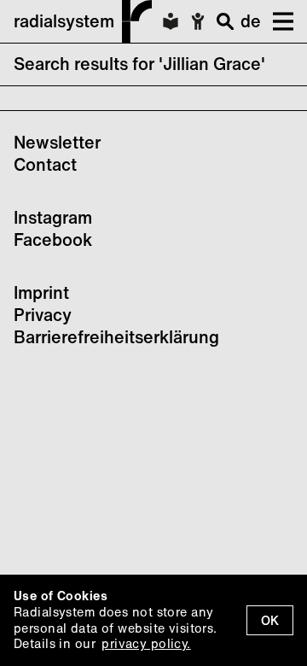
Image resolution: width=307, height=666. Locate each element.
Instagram (53, 217)
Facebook (53, 239)
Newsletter (57, 142)
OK (270, 620)
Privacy (43, 314)
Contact (45, 164)
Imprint (41, 292)
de (250, 21)
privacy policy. (145, 643)
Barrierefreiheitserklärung (116, 336)
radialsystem (64, 21)
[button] (277, 21)
